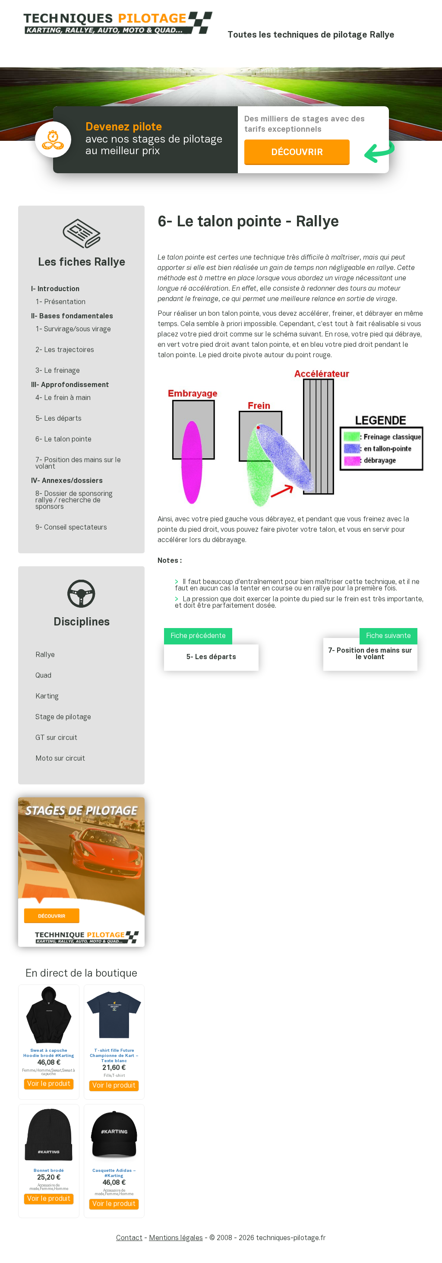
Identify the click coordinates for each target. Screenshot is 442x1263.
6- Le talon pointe (63, 440)
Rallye (45, 655)
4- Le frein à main (63, 398)
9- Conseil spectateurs (71, 528)
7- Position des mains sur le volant (370, 654)
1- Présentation (60, 302)
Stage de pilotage (63, 717)
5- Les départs (211, 657)
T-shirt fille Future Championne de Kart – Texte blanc (114, 1056)
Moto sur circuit (60, 759)
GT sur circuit (56, 738)
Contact (129, 1238)
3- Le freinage (57, 371)
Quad (43, 676)
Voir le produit (48, 1084)
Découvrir (297, 153)
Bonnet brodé (49, 1171)
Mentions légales (176, 1238)
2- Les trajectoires (64, 350)
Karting (47, 697)
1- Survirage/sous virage (73, 330)
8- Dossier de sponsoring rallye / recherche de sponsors (74, 500)
